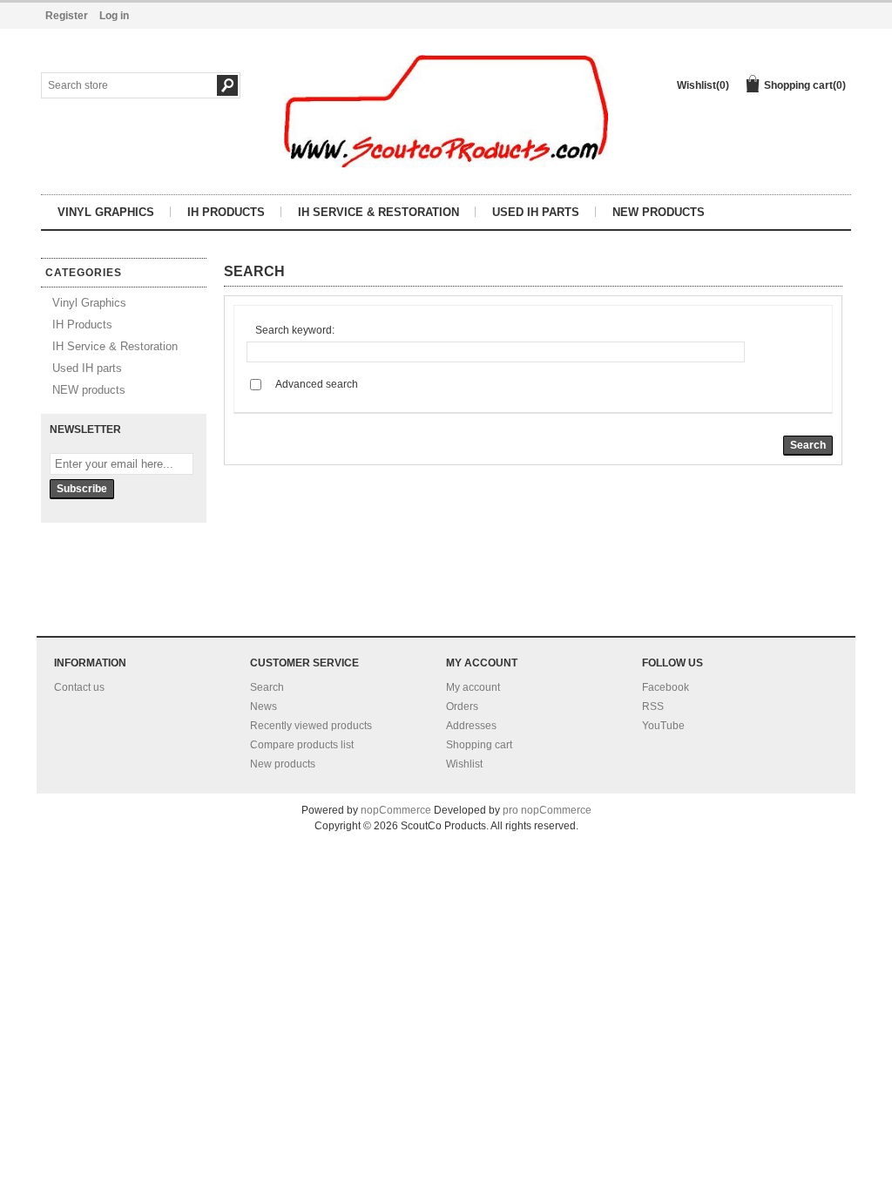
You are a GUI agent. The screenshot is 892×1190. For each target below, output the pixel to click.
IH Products (226, 212)
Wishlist (464, 764)
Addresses (471, 726)
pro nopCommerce (547, 810)
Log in (114, 16)
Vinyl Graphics (105, 212)
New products (282, 764)
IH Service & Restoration (378, 212)
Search (267, 687)
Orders (462, 706)
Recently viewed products (311, 726)
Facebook (665, 687)
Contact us (79, 687)
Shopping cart (479, 745)
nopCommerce (396, 810)
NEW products (658, 212)
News (263, 706)
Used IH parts (535, 212)
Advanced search (316, 384)
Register (66, 16)
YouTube (663, 726)
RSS (653, 706)
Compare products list (302, 745)
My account (473, 687)
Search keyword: (294, 330)
